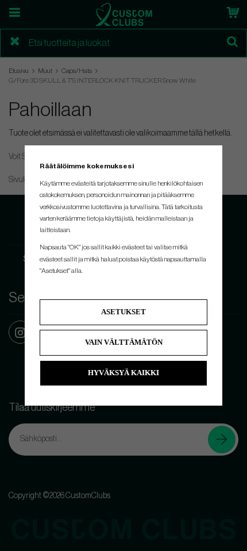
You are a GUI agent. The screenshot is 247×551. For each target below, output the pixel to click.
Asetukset (123, 311)
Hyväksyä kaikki (123, 372)
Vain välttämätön (124, 342)
